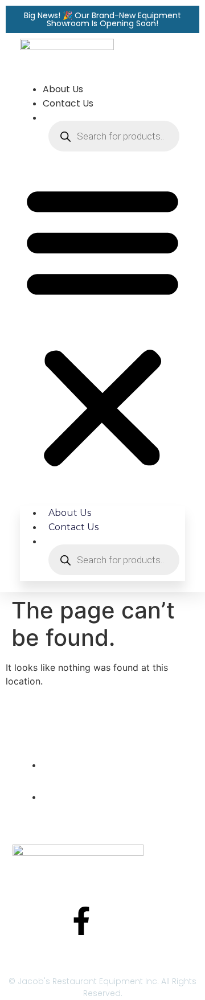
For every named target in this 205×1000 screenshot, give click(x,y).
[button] (102, 325)
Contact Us (68, 103)
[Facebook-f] (81, 921)
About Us (63, 89)
